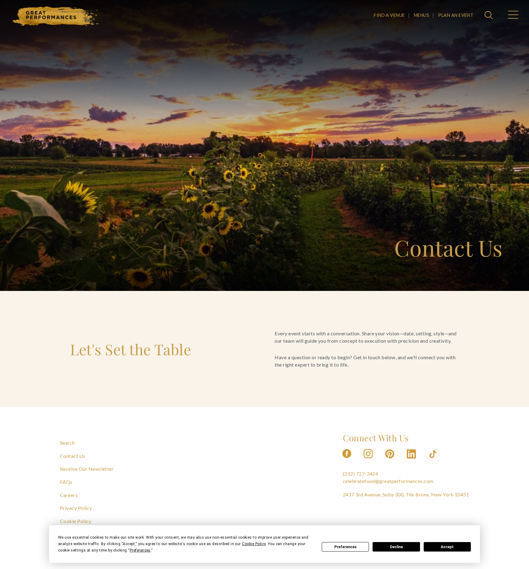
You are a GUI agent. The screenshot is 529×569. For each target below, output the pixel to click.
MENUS (421, 15)
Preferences (345, 547)
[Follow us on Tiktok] (433, 460)
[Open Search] (489, 15)
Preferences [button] (140, 550)
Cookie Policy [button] (253, 544)
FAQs (66, 482)
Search (67, 443)
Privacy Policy (76, 508)
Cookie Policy (75, 521)
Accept (447, 547)
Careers (68, 495)
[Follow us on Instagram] (368, 460)
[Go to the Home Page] (56, 16)
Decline (396, 547)
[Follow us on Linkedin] (412, 460)
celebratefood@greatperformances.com (388, 481)
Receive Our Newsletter (87, 469)
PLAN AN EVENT (455, 15)
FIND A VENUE (389, 15)
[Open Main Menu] (512, 15)
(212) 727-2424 (360, 474)
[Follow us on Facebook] (347, 460)
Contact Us (72, 456)
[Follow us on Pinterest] (390, 460)
